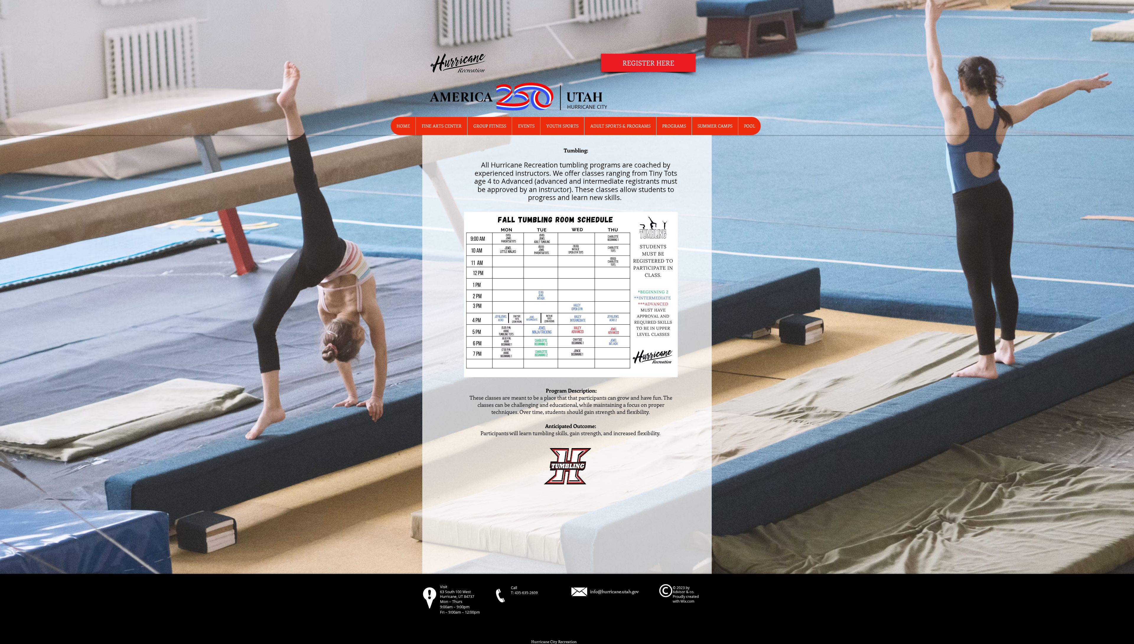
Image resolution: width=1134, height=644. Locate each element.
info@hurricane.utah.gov (614, 591)
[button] (674, 126)
